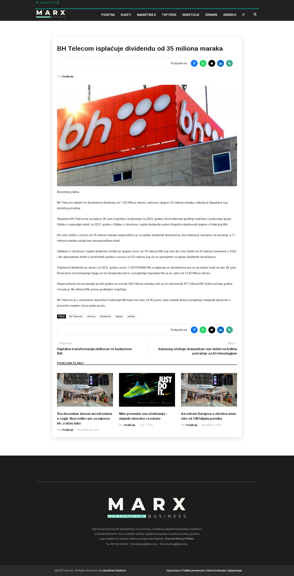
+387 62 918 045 (118, 544)
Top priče (169, 14)
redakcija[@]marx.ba (145, 544)
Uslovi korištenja (215, 570)
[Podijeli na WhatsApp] (203, 63)
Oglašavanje (234, 570)
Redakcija (67, 76)
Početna (108, 14)
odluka (131, 316)
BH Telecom (76, 316)
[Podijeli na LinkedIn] (220, 63)
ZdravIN (211, 14)
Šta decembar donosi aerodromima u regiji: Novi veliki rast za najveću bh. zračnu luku (84, 418)
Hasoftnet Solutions (114, 570)
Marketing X (146, 14)
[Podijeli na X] (211, 63)
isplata (119, 316)
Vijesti (126, 14)
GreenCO (229, 14)
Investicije (190, 14)
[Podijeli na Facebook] (194, 63)
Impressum (173, 570)
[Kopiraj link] (229, 63)
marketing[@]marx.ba (174, 544)
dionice (91, 316)
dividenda (105, 316)
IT (243, 14)
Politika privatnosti (193, 570)
